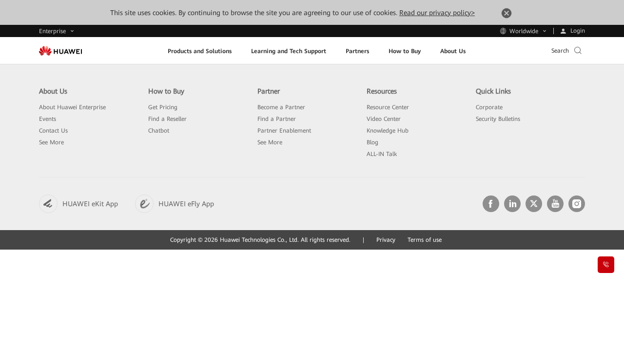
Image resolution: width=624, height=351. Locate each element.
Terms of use (425, 239)
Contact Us (53, 130)
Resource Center (388, 107)
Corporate (489, 107)
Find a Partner (276, 119)
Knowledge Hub (388, 130)
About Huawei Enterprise (72, 107)
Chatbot (158, 130)
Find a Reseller (167, 119)
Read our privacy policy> (437, 13)
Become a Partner (281, 107)
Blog (372, 142)
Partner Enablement (284, 130)
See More (51, 142)
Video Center (384, 119)
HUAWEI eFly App (186, 204)
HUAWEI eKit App (90, 204)
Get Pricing (162, 107)
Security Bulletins (498, 119)
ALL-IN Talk (382, 154)
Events (47, 119)
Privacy (385, 239)
